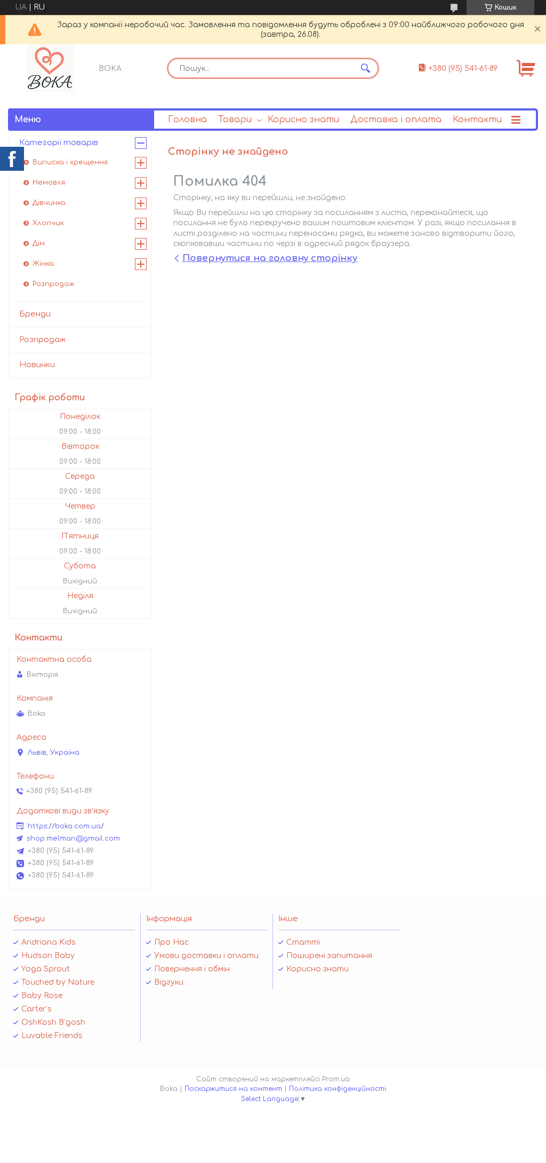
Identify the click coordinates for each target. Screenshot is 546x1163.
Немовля (49, 182)
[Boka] (51, 68)
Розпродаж (54, 284)
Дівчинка (49, 203)
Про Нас (171, 942)
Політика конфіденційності (337, 1089)
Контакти (477, 119)
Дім (39, 243)
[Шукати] (365, 68)
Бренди (35, 314)
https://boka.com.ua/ (66, 826)
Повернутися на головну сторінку (269, 258)
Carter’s (36, 1009)
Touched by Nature (57, 982)
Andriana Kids (48, 942)
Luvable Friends (52, 1036)
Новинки (37, 364)
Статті (303, 942)
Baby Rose (41, 996)
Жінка (43, 263)
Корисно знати (303, 119)
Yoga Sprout (45, 969)
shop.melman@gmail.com (73, 838)
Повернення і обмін (192, 969)
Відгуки (168, 982)
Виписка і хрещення (70, 162)
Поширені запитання (329, 956)
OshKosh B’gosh (53, 1022)
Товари (235, 119)
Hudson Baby (48, 956)
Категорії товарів (58, 142)
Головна (187, 119)
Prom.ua (336, 1079)
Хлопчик (48, 223)
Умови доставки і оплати (206, 956)
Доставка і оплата (395, 119)
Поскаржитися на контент (233, 1089)
